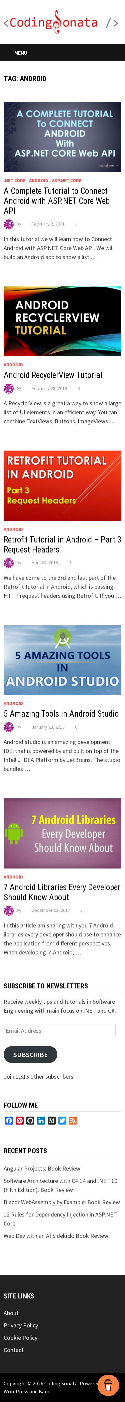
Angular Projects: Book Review (42, 1168)
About (11, 1313)
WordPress (16, 1391)
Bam (44, 1391)
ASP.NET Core (66, 180)
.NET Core (14, 180)
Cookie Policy (20, 1337)
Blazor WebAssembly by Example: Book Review (62, 1202)
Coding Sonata (61, 1383)
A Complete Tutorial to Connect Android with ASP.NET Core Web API (57, 201)
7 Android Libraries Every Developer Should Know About (62, 892)
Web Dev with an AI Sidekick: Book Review (56, 1235)
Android (38, 180)
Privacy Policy (21, 1325)
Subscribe (30, 1054)
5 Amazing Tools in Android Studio (61, 714)
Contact (14, 1350)
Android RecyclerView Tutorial (53, 375)
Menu (20, 52)
